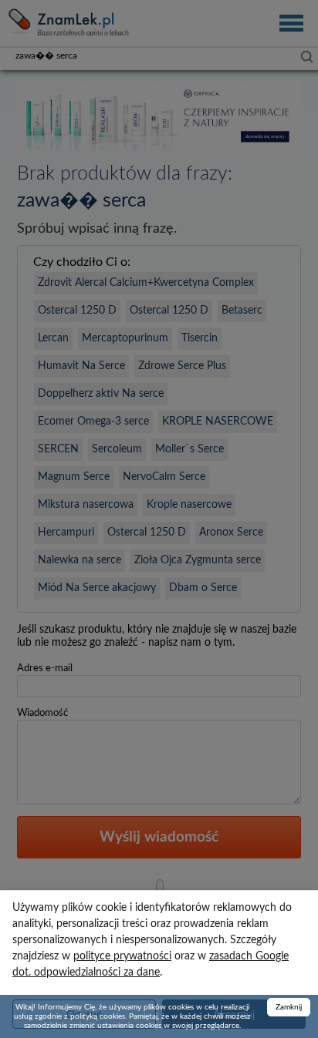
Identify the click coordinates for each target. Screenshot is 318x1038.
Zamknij (289, 1007)
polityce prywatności (122, 956)
